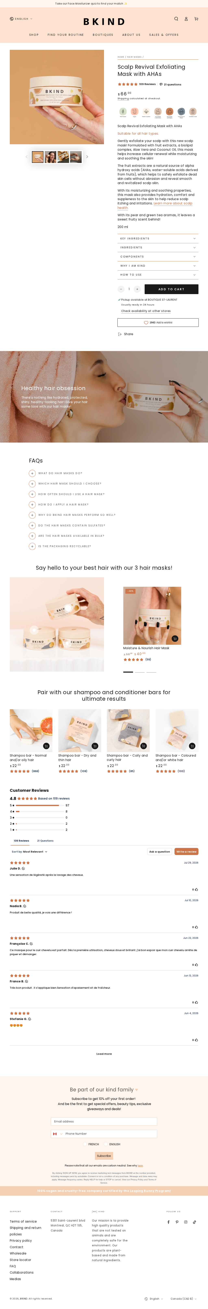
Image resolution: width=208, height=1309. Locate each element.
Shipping (123, 98)
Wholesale (18, 1253)
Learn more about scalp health (155, 205)
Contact (17, 1247)
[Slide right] (87, 157)
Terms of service (23, 1221)
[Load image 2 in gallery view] (50, 157)
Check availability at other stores (146, 311)
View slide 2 (140, 669)
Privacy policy (21, 1240)
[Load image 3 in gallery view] (63, 157)
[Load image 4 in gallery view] (76, 157)
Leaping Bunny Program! (150, 1191)
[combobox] (57, 1134)
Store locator (20, 1260)
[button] (176, 19)
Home (121, 57)
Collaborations (22, 1272)
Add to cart (171, 289)
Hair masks (134, 57)
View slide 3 (151, 669)
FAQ (13, 1266)
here (140, 1165)
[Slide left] (26, 157)
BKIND (23, 1298)
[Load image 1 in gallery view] (37, 157)
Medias (15, 1279)
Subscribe (104, 1156)
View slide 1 (128, 669)
